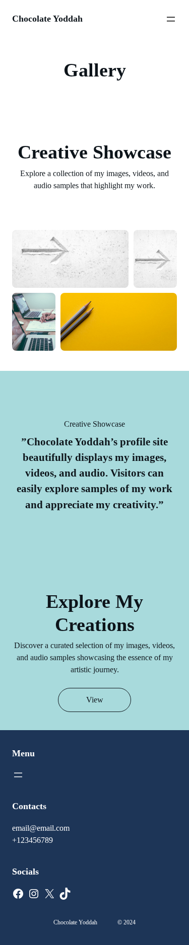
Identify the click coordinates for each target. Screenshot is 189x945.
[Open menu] (171, 19)
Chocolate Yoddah (47, 19)
